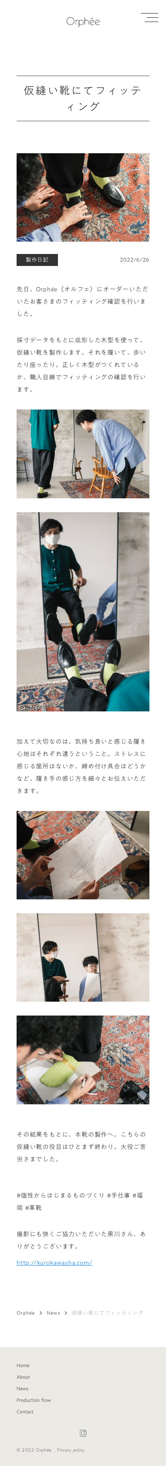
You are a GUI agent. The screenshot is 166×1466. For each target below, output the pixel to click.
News (53, 1312)
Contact (25, 1412)
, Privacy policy (69, 1450)
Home (23, 1365)
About (23, 1377)
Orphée (26, 1312)
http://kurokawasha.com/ (54, 1262)
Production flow (34, 1400)
